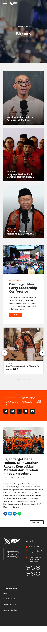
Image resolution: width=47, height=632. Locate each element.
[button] (5, 353)
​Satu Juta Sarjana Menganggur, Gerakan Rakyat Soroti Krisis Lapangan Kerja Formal (20, 235)
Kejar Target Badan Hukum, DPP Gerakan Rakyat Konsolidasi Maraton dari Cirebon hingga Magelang (20, 466)
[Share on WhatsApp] (19, 514)
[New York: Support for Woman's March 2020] (23, 344)
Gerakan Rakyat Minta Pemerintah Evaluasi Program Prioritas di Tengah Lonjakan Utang (21, 121)
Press (20, 478)
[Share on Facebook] (5, 514)
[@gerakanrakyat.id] (28, 568)
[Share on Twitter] (10, 514)
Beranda (6, 593)
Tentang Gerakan (9, 604)
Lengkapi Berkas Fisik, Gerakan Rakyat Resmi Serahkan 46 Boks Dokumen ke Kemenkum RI (22, 178)
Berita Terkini (9, 478)
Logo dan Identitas (10, 610)
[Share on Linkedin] (15, 514)
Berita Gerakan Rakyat (11, 599)
